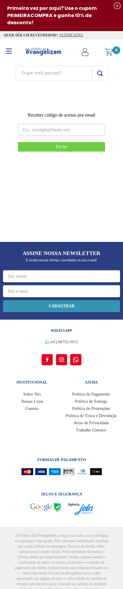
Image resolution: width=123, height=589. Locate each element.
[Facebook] (48, 359)
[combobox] (61, 73)
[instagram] (63, 359)
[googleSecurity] (48, 507)
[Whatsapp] (76, 359)
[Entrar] (85, 52)
